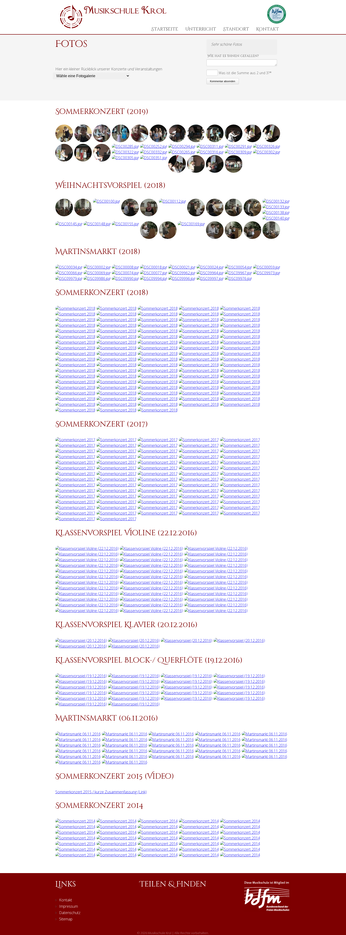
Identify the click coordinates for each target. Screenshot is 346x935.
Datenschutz (69, 912)
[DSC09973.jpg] (266, 272)
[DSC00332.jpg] (153, 152)
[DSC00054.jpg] (238, 267)
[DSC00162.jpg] (149, 237)
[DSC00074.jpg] (125, 272)
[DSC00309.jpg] (238, 152)
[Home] (113, 26)
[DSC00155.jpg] (125, 223)
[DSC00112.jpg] (172, 201)
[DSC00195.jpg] (271, 237)
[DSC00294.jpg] (181, 146)
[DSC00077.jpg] (153, 272)
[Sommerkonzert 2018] (75, 308)
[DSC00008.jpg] (125, 267)
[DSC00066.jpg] (68, 272)
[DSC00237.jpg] (252, 140)
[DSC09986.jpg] (97, 278)
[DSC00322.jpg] (125, 152)
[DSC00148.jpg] (97, 223)
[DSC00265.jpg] (181, 152)
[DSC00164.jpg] (168, 237)
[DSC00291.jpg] (238, 146)
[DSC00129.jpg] (252, 215)
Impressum (68, 906)
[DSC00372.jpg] (233, 171)
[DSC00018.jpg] (153, 267)
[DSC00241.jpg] (83, 140)
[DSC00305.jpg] (125, 157)
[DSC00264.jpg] (215, 171)
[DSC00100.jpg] (106, 201)
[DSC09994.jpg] (153, 278)
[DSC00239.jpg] (120, 140)
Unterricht (200, 29)
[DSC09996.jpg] (181, 278)
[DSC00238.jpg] (271, 140)
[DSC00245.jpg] (64, 140)
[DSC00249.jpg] (102, 160)
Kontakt (267, 29)
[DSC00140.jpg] (276, 218)
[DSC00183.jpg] (233, 237)
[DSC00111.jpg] (149, 215)
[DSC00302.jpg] (266, 152)
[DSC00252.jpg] (153, 146)
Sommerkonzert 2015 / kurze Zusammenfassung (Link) (101, 791)
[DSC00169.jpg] (191, 223)
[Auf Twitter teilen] (159, 903)
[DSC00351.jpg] (153, 157)
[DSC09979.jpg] (68, 278)
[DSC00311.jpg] (210, 146)
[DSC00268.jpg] (196, 171)
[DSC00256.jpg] (139, 140)
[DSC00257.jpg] (83, 160)
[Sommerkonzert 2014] (75, 821)
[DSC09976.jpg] (238, 278)
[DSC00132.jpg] (276, 201)
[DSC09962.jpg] (181, 272)
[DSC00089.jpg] (83, 215)
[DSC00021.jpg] (181, 267)
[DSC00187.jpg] (252, 237)
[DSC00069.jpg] (97, 272)
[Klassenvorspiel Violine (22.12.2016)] (87, 548)
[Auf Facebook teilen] (146, 903)
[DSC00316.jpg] (210, 152)
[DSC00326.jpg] (266, 146)
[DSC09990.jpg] (125, 278)
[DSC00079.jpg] (64, 215)
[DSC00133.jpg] (276, 207)
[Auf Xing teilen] (172, 903)
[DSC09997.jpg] (210, 278)
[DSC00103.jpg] (130, 215)
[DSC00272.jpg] (177, 171)
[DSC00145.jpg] (68, 223)
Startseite (164, 29)
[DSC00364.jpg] (215, 140)
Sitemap (65, 919)
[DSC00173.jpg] (215, 237)
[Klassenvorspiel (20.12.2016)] (81, 640)
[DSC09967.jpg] (238, 272)
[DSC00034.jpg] (68, 267)
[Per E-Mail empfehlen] (186, 903)
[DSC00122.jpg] (215, 215)
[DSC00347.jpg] (233, 140)
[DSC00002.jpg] (97, 267)
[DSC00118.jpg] (196, 215)
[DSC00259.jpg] (64, 160)
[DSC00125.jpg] (233, 215)
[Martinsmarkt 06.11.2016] (78, 734)
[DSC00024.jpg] (210, 267)
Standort (236, 29)
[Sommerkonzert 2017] (75, 439)
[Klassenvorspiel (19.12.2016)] (81, 675)
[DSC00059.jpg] (266, 267)
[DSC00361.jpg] (177, 140)
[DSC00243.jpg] (196, 140)
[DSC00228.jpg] (158, 140)
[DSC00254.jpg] (102, 140)
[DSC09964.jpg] (210, 272)
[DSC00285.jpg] (125, 146)
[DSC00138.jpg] (276, 212)
